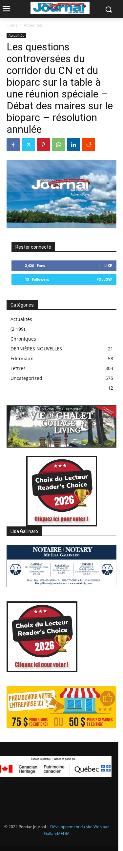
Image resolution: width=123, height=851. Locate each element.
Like (108, 265)
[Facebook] (13, 144)
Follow (104, 279)
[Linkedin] (73, 144)
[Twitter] (28, 144)
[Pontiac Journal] (60, 8)
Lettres (18, 368)
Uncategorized (26, 378)
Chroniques (23, 339)
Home (12, 25)
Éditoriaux (21, 358)
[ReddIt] (88, 144)
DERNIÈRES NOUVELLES (36, 349)
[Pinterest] (43, 144)
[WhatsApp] (58, 144)
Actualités (33, 25)
